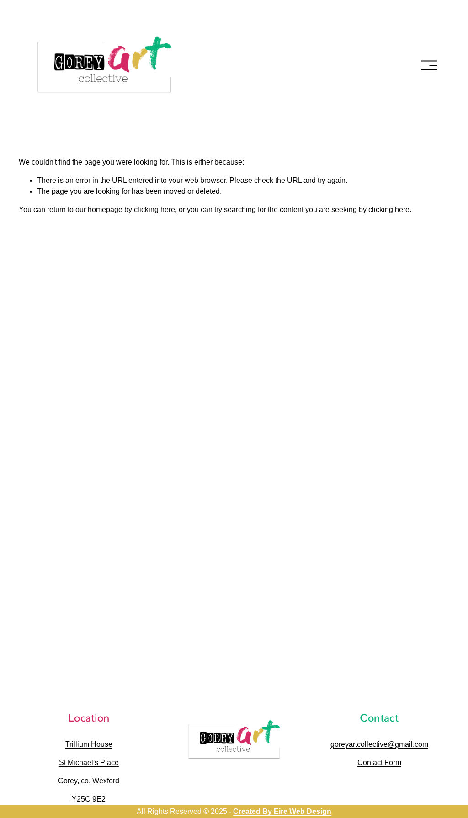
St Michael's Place (89, 762)
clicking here (154, 209)
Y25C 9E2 (89, 799)
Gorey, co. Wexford (88, 781)
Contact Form (379, 762)
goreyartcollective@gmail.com (379, 744)
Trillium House (88, 744)
